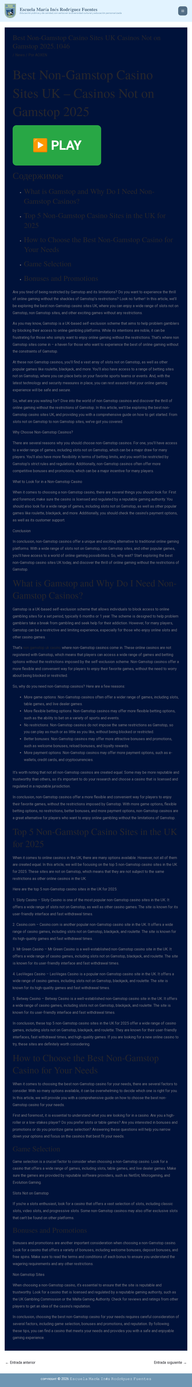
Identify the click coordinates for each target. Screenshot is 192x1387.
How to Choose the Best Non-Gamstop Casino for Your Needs (98, 244)
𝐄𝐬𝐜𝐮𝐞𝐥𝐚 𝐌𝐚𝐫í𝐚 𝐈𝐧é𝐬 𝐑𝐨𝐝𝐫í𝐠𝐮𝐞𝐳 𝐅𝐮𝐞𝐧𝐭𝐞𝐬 (58, 9)
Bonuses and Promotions (61, 278)
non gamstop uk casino (42, 647)
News (20, 55)
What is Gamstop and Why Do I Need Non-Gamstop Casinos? (89, 196)
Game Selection (47, 263)
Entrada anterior (20, 1362)
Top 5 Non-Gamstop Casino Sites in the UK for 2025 (95, 220)
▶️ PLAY (56, 145)
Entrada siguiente (170, 1362)
